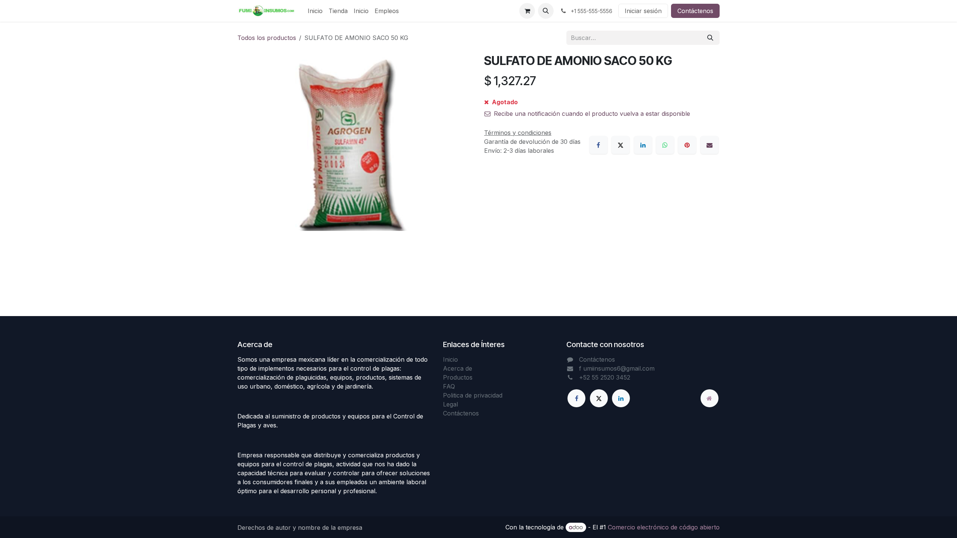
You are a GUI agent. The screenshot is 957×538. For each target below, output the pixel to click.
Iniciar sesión (643, 11)
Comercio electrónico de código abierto (664, 527)
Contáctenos (695, 11)
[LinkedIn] (643, 145)
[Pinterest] (687, 145)
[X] (621, 145)
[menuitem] (315, 10)
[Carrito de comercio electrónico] (527, 11)
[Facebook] (598, 145)
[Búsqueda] (710, 38)
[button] (546, 11)
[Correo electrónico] (709, 145)
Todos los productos (266, 37)
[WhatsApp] (665, 145)
